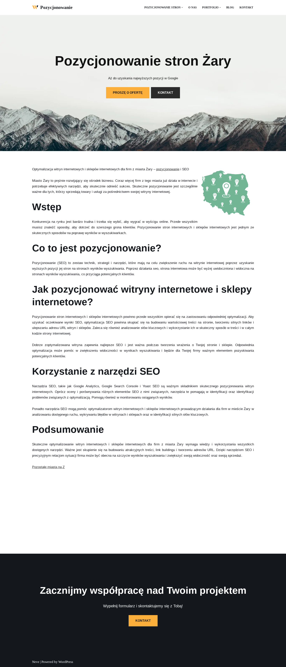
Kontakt (246, 7)
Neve (35, 662)
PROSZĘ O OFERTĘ (128, 92)
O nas (192, 7)
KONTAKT (165, 92)
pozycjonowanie (167, 169)
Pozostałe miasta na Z (48, 467)
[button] (182, 7)
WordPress (65, 662)
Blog (230, 7)
